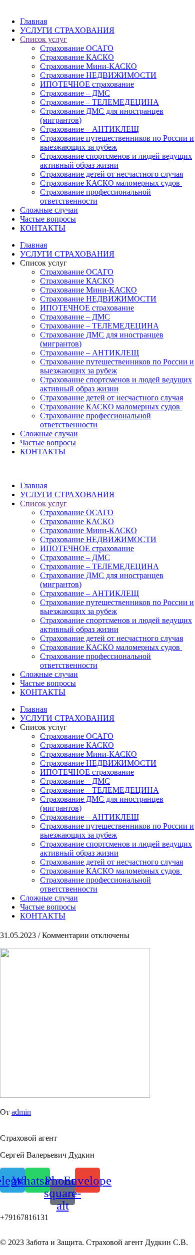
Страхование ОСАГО (77, 48)
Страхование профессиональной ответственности (95, 196)
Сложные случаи (49, 210)
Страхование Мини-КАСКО (88, 66)
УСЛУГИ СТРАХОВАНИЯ (67, 30)
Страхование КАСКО (77, 57)
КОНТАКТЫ (43, 228)
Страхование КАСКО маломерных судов (111, 183)
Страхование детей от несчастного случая (111, 174)
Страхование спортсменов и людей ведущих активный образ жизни (116, 160)
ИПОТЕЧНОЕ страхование (87, 84)
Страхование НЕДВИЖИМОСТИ (98, 75)
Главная (33, 21)
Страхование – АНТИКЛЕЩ (89, 129)
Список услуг (43, 39)
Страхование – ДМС (75, 93)
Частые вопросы (48, 219)
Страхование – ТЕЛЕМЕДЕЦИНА (99, 102)
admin (21, 1112)
